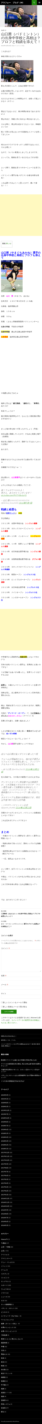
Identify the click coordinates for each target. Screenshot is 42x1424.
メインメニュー (39, 2)
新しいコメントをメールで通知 (15, 1002)
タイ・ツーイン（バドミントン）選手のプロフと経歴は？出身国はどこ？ (20, 923)
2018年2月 (4, 1145)
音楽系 (3, 1408)
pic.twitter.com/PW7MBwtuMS (13, 495)
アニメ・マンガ (6, 1262)
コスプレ (4, 1274)
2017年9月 (4, 1164)
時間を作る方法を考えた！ (9, 1036)
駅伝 (2, 1412)
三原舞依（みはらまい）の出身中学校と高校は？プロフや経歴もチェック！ (20, 913)
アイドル (4, 1254)
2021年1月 (4, 1099)
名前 (4, 976)
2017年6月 (4, 1175)
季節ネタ (4, 1354)
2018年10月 (5, 1118)
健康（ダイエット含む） (9, 1323)
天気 (2, 1350)
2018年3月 (4, 1141)
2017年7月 (4, 1172)
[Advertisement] (21, 215)
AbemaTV (4, 1239)
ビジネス (4, 1312)
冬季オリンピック (7, 1327)
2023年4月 (4, 1095)
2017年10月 (5, 1160)
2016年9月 (4, 1210)
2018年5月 (4, 1133)
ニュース (4, 1297)
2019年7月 (4, 1114)
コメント (5, 948)
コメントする (20, 45)
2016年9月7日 (25, 503)
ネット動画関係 (6, 1304)
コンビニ (4, 1277)
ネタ (2, 1300)
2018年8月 (4, 1122)
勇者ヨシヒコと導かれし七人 (11, 1339)
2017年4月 (4, 1183)
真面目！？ (5, 1392)
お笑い (3, 1251)
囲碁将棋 (4, 1343)
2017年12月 (5, 1152)
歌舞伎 (3, 1381)
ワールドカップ (6, 1320)
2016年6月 (4, 1221)
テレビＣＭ (5, 1289)
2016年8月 (4, 1214)
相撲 (2, 1389)
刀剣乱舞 (4, 1335)
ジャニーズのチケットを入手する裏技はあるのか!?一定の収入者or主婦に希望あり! (20, 1045)
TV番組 (3, 1243)
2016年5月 (4, 1225)
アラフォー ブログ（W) (12, 2)
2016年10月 (5, 1206)
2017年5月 (4, 1179)
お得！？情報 (5, 1247)
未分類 (3, 1369)
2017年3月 (4, 1187)
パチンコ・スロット (8, 1308)
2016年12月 (5, 1198)
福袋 (2, 1396)
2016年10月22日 (23, 807)
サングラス (5, 1281)
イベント (4, 1266)
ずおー (14, 45)
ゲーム (3, 1270)
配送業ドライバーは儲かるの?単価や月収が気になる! (19, 1060)
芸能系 (3, 1400)
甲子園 (3, 1385)
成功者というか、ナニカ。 (9, 1040)
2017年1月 (4, 1195)
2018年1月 (4, 1149)
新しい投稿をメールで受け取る (15, 1007)
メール (4, 984)
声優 (2, 1346)
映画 (2, 1366)
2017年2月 (4, 1191)
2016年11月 (5, 1202)
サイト (3, 993)
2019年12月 (5, 1110)
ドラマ (3, 1293)
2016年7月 (4, 1218)
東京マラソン (5, 1373)
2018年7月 (4, 1126)
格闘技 (3, 1377)
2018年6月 (4, 1129)
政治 (2, 1362)
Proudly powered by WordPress (10, 1421)
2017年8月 (4, 1168)
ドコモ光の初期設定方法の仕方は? (12, 1081)
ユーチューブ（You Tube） (10, 1316)
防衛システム (5, 1404)
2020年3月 (4, 1106)
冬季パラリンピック (8, 1331)
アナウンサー (5, 1258)
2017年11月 (5, 1156)
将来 (2, 1358)
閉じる (8, 243)
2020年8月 (4, 1103)
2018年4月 (4, 1137)
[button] (21, 16)
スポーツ (3, 30)
